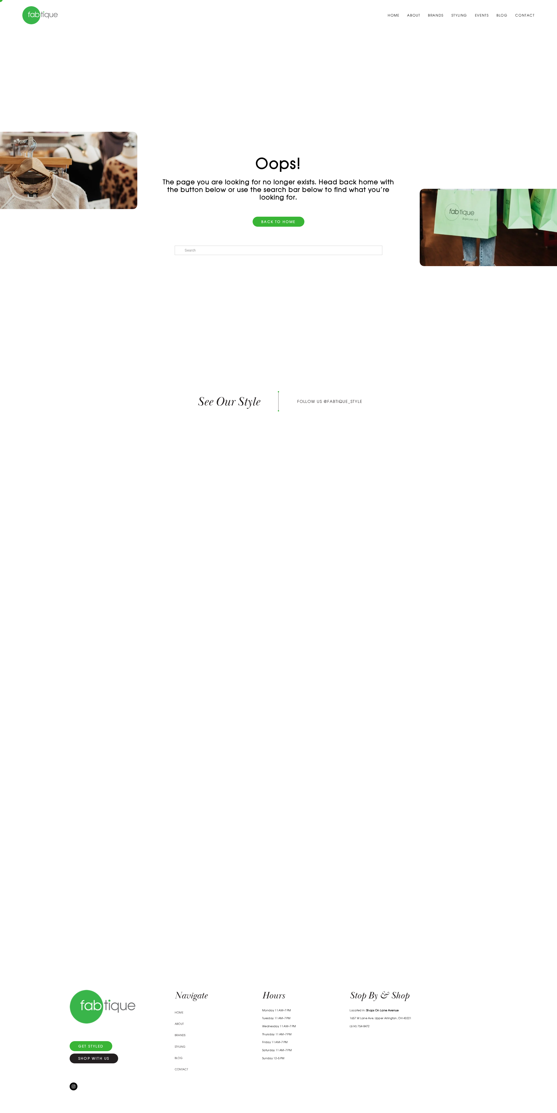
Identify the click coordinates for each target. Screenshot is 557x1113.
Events (482, 15)
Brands (436, 15)
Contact (525, 15)
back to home (278, 222)
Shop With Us (93, 1058)
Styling (459, 15)
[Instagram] (73, 1086)
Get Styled (91, 1046)
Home (393, 15)
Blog (502, 15)
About (413, 15)
